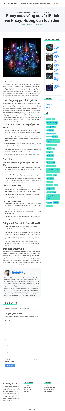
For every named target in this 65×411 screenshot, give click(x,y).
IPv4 (53, 148)
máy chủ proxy (49, 181)
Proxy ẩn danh (27, 393)
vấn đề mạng (50, 155)
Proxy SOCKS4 (27, 387)
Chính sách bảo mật (49, 389)
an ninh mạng (51, 162)
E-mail (6, 346)
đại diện (54, 175)
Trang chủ (23, 3)
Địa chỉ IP (49, 148)
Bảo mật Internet (51, 145)
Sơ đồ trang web (48, 391)
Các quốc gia (43, 3)
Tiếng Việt (57, 3)
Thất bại (22, 12)
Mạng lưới (49, 152)
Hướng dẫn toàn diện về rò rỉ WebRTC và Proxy (57, 87)
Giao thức (29, 3)
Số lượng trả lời (11, 3)
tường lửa (48, 136)
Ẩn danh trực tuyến (51, 165)
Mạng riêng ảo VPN (51, 197)
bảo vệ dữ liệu (51, 127)
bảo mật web (50, 205)
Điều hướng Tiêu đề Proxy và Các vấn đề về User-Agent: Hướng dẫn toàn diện (57, 48)
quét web (56, 202)
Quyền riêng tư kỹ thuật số (51, 133)
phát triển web (49, 202)
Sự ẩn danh (36, 3)
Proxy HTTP (26, 386)
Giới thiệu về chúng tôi (49, 386)
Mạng (47, 107)
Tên (6, 339)
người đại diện (50, 178)
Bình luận (7, 320)
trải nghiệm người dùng (51, 192)
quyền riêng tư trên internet (51, 140)
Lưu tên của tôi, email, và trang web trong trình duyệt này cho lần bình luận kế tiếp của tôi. (21, 360)
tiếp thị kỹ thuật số (50, 130)
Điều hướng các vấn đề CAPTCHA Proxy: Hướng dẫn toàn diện (57, 67)
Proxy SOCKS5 (27, 389)
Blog (48, 3)
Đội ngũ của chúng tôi (49, 387)
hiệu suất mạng (50, 158)
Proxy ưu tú (26, 391)
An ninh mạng (52, 123)
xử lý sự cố (50, 189)
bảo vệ (55, 185)
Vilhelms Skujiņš (35, 24)
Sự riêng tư (49, 175)
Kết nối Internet (55, 136)
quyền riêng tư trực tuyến (52, 170)
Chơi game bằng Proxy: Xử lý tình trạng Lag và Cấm (57, 58)
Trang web (7, 352)
